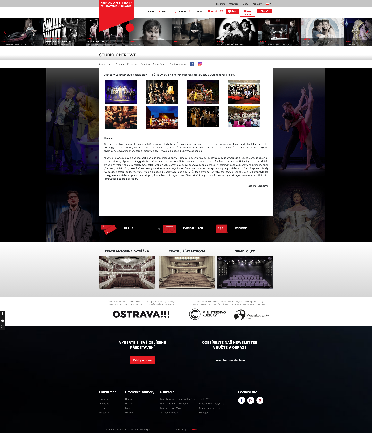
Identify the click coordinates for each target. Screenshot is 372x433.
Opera (128, 399)
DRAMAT (167, 11)
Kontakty (104, 412)
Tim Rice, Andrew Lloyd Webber (13, 44)
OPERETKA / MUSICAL (10, 39)
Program (120, 64)
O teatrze (104, 403)
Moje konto (248, 13)
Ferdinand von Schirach (139, 44)
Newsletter (214, 11)
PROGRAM (240, 227)
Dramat (129, 403)
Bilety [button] (245, 4)
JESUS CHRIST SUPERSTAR (14, 41)
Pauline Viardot (308, 44)
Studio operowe (178, 64)
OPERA (152, 11)
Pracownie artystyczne (211, 403)
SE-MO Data (192, 429)
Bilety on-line (142, 360)
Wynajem (204, 412)
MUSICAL (197, 11)
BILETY (128, 227)
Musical (129, 412)
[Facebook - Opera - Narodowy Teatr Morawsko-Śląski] (192, 64)
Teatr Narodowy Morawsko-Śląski (178, 399)
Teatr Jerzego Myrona (172, 408)
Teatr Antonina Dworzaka (174, 403)
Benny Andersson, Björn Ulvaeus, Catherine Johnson (277, 43)
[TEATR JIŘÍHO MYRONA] (187, 272)
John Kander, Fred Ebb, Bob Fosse (187, 44)
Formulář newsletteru (229, 360)
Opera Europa (160, 64)
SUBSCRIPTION (193, 227)
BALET (182, 11)
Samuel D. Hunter (94, 44)
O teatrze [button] (233, 4)
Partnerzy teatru (169, 412)
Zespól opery (106, 64)
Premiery (145, 64)
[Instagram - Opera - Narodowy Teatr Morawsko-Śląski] (200, 64)
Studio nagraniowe (209, 408)
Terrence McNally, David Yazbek (56, 44)
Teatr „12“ (204, 399)
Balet (128, 408)
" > (159, 228)
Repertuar (132, 64)
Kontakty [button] (257, 4)
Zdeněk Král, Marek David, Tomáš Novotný (233, 44)
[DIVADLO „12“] (245, 272)
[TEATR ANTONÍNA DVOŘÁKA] (127, 272)
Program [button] (220, 4)
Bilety (264, 11)
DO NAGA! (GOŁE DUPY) (56, 41)
